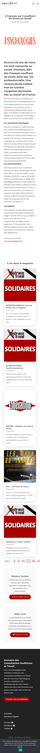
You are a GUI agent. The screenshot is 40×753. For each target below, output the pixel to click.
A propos (8, 713)
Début (7, 561)
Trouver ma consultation (17, 699)
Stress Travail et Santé (20, 22)
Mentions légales (11, 716)
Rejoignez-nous (21, 597)
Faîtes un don (21, 635)
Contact (7, 722)
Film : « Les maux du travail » (18, 487)
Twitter (7, 728)
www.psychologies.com (13, 241)
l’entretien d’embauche (13, 110)
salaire (20, 221)
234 (23, 561)
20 (19, 561)
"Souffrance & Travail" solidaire (18, 542)
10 (14, 561)
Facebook (8, 725)
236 (33, 561)
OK (20, 750)
